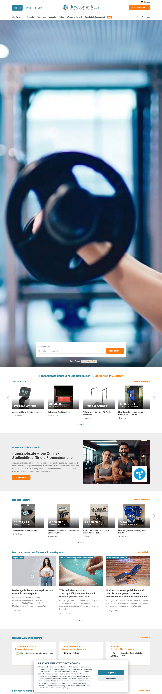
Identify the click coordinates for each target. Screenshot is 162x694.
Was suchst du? (44, 346)
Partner (61, 17)
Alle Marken (142, 690)
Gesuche (30, 17)
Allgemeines (18, 558)
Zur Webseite (20, 477)
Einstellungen (111, 678)
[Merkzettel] (137, 17)
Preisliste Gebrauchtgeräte (98, 17)
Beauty (38, 8)
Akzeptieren (111, 673)
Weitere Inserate (141, 381)
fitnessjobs (41, 17)
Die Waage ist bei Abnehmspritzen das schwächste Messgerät (32, 592)
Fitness (17, 8)
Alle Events (143, 638)
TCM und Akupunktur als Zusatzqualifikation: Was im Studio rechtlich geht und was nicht (77, 593)
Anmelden (146, 17)
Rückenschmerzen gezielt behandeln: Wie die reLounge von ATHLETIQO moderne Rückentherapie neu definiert (126, 593)
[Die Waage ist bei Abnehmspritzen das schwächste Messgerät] (34, 571)
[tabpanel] (28, 401)
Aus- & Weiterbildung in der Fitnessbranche (76, 558)
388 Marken (100, 376)
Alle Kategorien (18, 17)
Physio (28, 8)
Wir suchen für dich (74, 17)
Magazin (52, 17)
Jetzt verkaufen (138, 8)
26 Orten (117, 376)
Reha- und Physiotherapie (117, 558)
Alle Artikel (143, 552)
